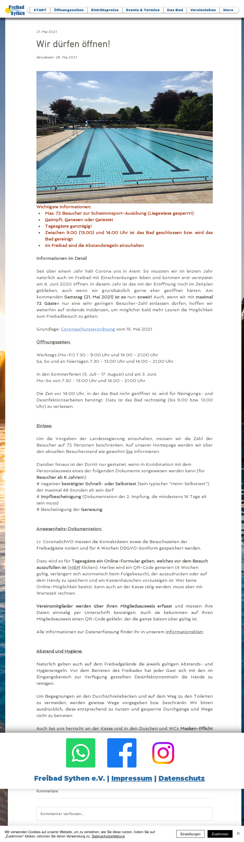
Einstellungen (190, 834)
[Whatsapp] (80, 753)
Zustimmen (220, 834)
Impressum (131, 778)
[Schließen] (238, 834)
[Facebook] (122, 753)
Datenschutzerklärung (108, 836)
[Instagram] (163, 753)
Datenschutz (181, 778)
